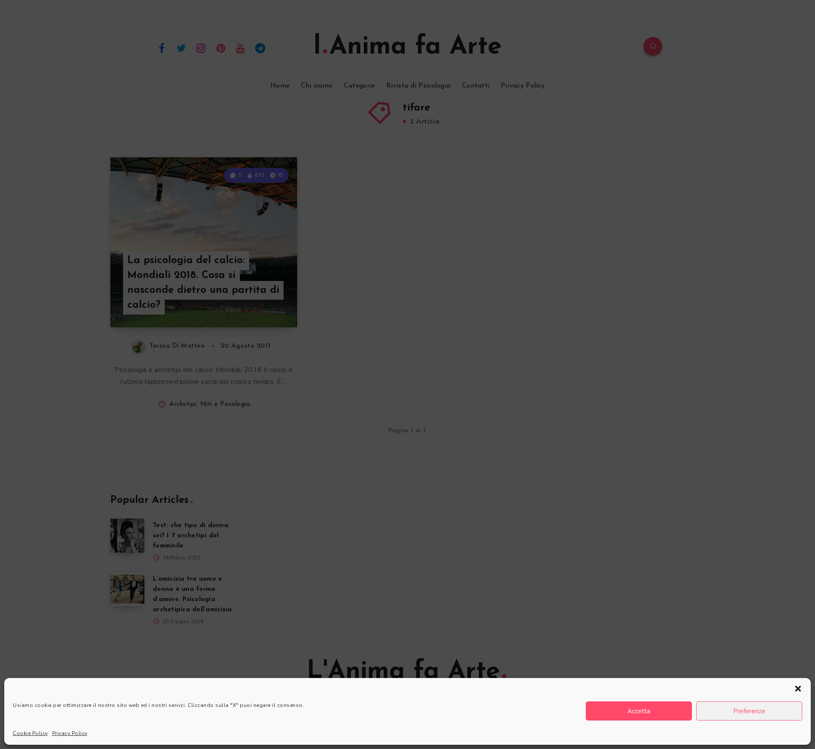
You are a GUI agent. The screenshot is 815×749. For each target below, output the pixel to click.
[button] (798, 688)
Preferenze (749, 711)
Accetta (638, 711)
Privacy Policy (69, 733)
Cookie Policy (30, 733)
